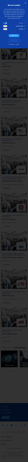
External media (19, 26)
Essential (21, 23)
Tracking (21, 29)
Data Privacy (11, 44)
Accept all (14, 35)
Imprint (17, 44)
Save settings (14, 40)
